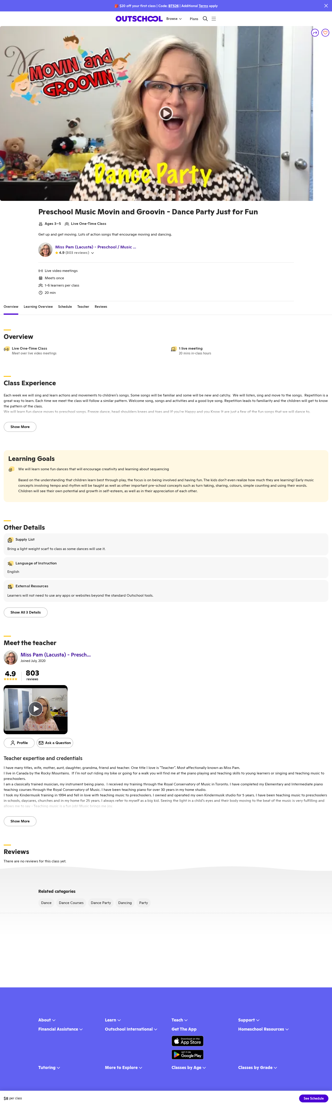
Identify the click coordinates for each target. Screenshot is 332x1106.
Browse (172, 19)
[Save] (325, 33)
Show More (20, 426)
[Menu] (213, 18)
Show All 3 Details (25, 612)
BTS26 (173, 6)
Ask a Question (58, 742)
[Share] (315, 33)
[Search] (205, 18)
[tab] (11, 306)
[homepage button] (139, 19)
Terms (203, 6)
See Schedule (314, 1098)
